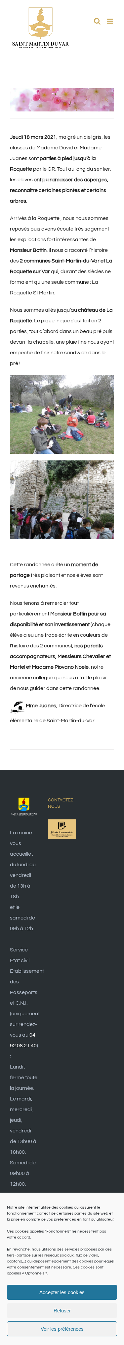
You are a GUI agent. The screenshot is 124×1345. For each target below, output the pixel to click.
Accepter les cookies (62, 1292)
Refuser (62, 1310)
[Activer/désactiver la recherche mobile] (97, 21)
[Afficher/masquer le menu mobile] (110, 21)
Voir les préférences (62, 1329)
